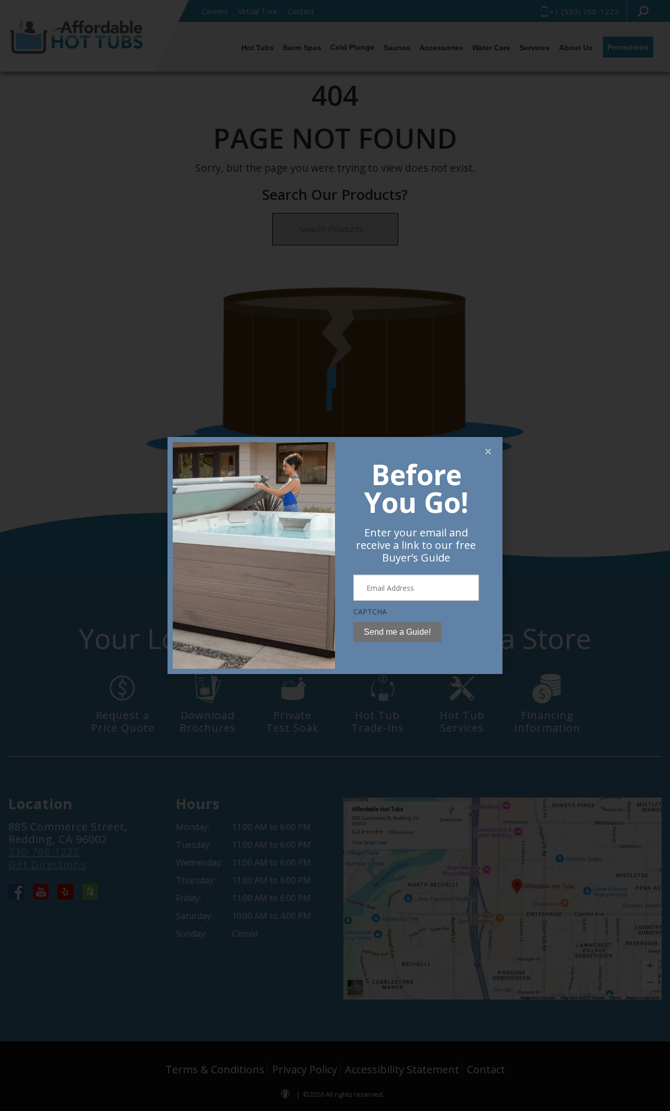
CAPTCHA (370, 611)
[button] (488, 451)
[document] (335, 555)
